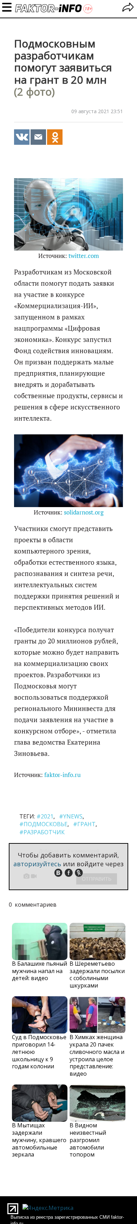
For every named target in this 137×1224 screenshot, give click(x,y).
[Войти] (128, 8)
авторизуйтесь (37, 864)
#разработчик (42, 832)
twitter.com (83, 256)
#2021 (45, 816)
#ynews (71, 816)
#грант (84, 824)
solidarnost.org (84, 512)
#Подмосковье (43, 824)
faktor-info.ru (62, 775)
